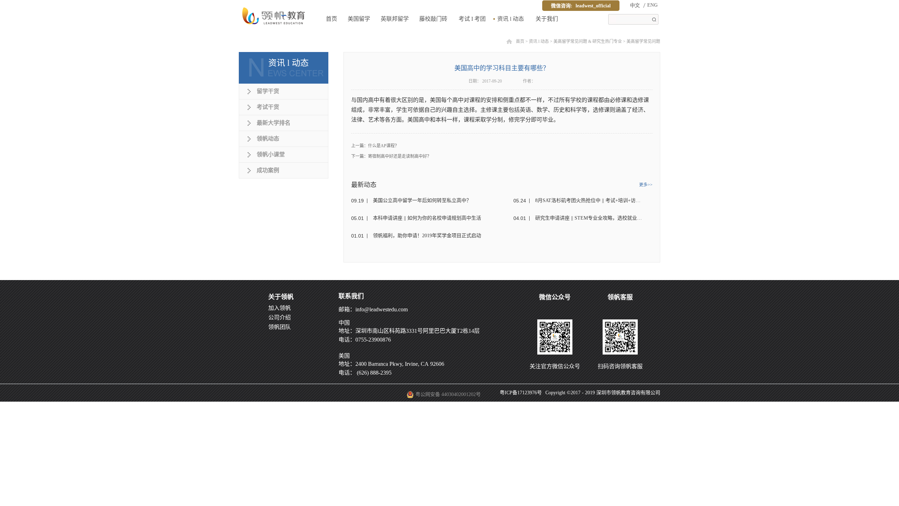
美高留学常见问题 (643, 41)
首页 (331, 19)
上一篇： (375, 145)
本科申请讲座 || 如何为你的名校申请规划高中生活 (427, 218)
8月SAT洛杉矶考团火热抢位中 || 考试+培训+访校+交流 (589, 200)
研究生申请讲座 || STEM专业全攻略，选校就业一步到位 (589, 218)
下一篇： (391, 156)
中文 (635, 5)
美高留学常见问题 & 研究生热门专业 (587, 41)
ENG (652, 5)
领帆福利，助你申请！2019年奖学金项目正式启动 (427, 235)
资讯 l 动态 (539, 41)
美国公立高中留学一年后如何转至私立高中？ (422, 200)
